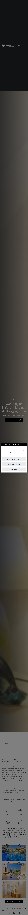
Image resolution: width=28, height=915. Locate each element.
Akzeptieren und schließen (14, 459)
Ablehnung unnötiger (14, 464)
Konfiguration (14, 469)
